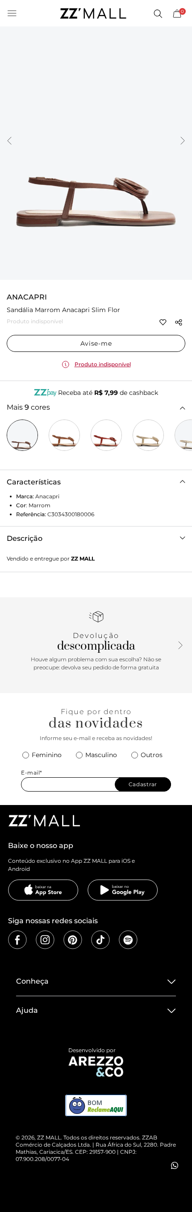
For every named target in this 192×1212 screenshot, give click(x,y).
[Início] (92, 13)
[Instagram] (45, 939)
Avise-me (96, 343)
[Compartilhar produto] (178, 322)
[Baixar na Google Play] (123, 890)
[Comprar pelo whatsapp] (174, 1165)
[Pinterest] (72, 939)
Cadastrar (143, 784)
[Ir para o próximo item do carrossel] (182, 141)
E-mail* (31, 772)
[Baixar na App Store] (43, 890)
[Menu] (12, 13)
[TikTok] (100, 939)
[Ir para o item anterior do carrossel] (9, 141)
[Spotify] (128, 939)
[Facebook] (17, 939)
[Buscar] (158, 13)
